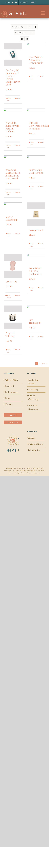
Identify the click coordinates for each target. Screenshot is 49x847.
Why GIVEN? (11, 379)
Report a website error (33, 473)
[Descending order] (35, 26)
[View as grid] (22, 39)
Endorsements (11, 392)
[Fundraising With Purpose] (36, 160)
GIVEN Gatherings (33, 397)
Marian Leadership (11, 218)
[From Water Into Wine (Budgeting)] (36, 259)
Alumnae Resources (33, 407)
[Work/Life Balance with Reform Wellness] (13, 114)
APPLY (33, 2)
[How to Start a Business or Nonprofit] (36, 48)
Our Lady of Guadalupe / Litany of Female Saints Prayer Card (12, 77)
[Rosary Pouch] (36, 214)
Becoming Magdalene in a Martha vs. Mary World (12, 174)
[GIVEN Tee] (13, 266)
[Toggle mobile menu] (43, 13)
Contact (8, 404)
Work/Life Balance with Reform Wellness (12, 127)
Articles (31, 437)
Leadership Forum (33, 381)
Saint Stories (33, 449)
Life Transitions (35, 321)
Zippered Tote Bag (10, 334)
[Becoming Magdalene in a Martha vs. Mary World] (13, 160)
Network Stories (35, 443)
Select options (9, 297)
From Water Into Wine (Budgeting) (35, 271)
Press (7, 398)
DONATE (23, 2)
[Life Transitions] (36, 311)
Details (18, 98)
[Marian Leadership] (13, 208)
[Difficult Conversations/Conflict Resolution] (36, 114)
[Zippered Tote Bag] (13, 317)
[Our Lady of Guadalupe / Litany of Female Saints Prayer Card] (13, 54)
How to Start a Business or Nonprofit (36, 59)
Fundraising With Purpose (36, 171)
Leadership (10, 385)
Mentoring (33, 389)
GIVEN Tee (11, 281)
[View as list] (27, 39)
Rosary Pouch (36, 229)
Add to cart (9, 99)
